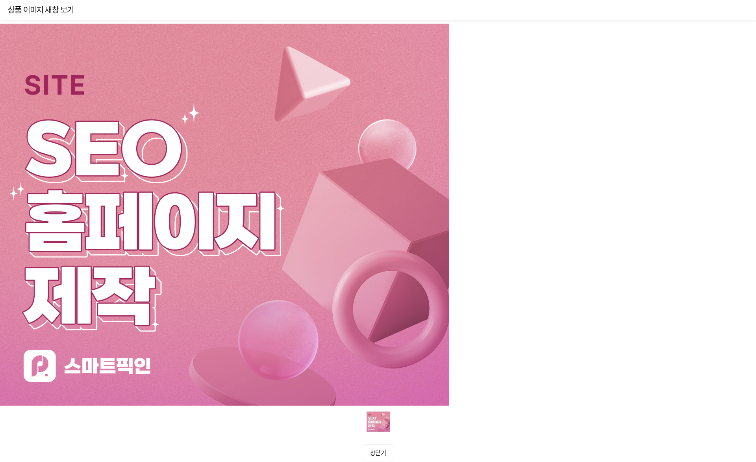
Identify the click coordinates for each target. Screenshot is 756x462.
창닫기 (378, 453)
